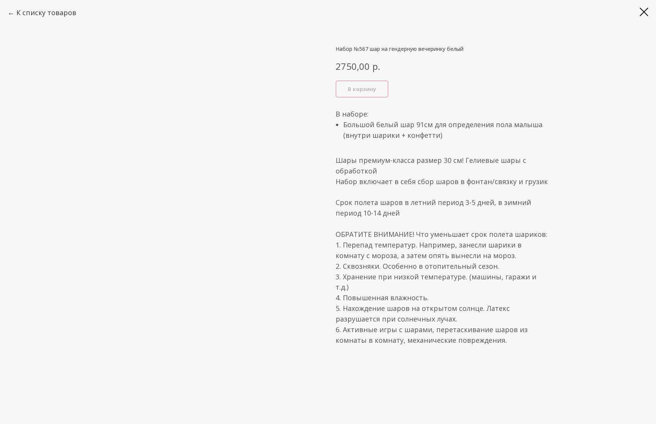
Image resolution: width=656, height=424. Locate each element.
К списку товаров (46, 12)
